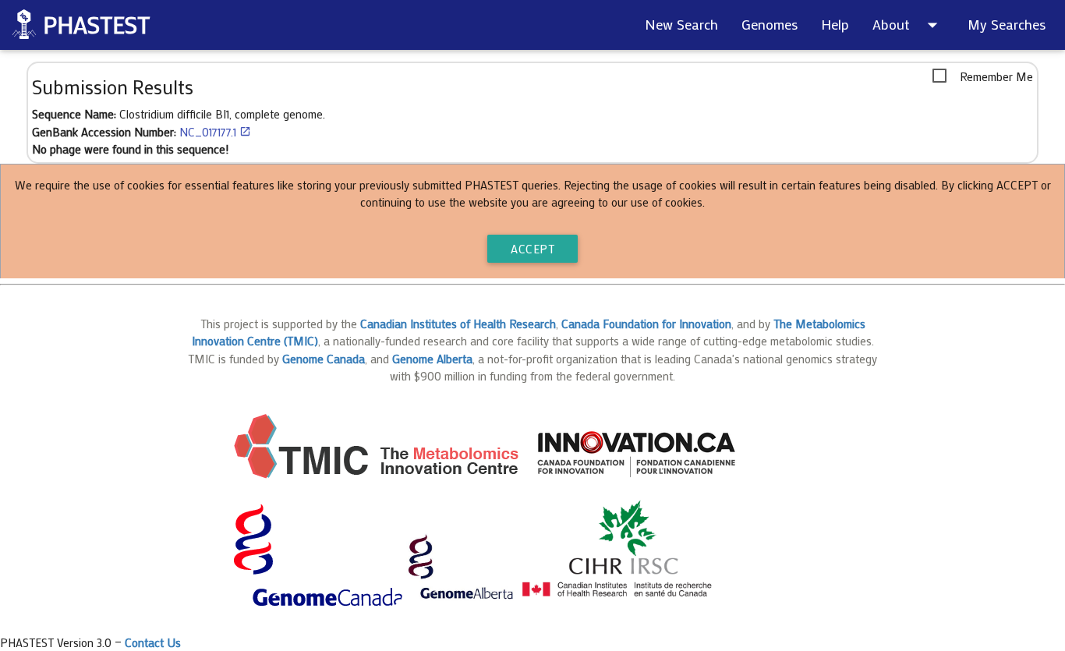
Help (835, 24)
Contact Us (153, 642)
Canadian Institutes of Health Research (458, 323)
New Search (681, 24)
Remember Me (996, 76)
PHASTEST (96, 24)
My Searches (1007, 24)
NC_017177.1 (215, 132)
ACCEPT (532, 249)
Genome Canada (323, 358)
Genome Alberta (432, 358)
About (908, 25)
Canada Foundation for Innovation (646, 323)
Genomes (769, 24)
